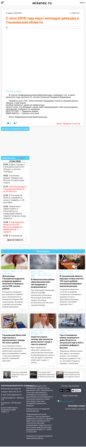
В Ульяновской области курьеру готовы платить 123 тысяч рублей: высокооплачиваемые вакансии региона (72, 281)
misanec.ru (5, 412)
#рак (41, 332)
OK (79, 124)
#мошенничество (7, 273)
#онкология (34, 332)
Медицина (34, 330)
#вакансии (63, 273)
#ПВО (33, 277)
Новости (13, 271)
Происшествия (35, 273)
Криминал (5, 271)
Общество (70, 271)
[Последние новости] (22, 158)
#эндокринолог (36, 334)
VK (74, 124)
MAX (59, 124)
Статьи (20, 271)
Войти (82, 3)
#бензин (62, 332)
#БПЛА (33, 275)
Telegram (67, 124)
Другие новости (15, 240)
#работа (70, 273)
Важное (33, 271)
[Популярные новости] (26, 158)
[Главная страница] (42, 2)
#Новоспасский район (45, 275)
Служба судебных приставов (75, 409)
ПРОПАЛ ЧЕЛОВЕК (13, 91)
